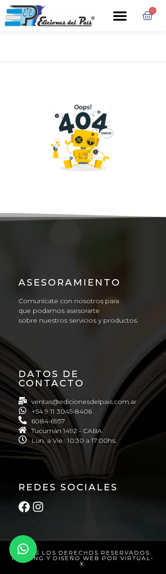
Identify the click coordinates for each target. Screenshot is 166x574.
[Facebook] (24, 507)
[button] (120, 16)
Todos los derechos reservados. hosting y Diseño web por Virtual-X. (83, 558)
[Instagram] (38, 507)
